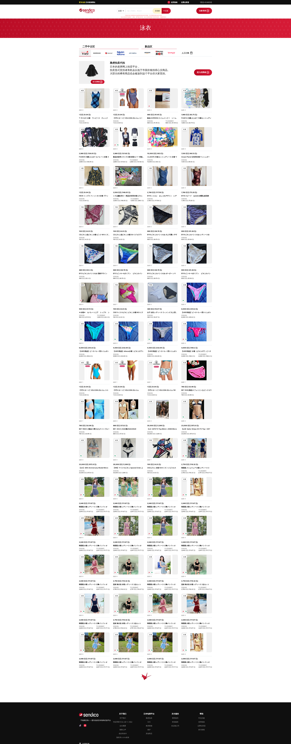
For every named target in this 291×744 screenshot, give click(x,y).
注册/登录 (202, 11)
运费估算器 (185, 2)
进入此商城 (96, 82)
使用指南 (174, 2)
